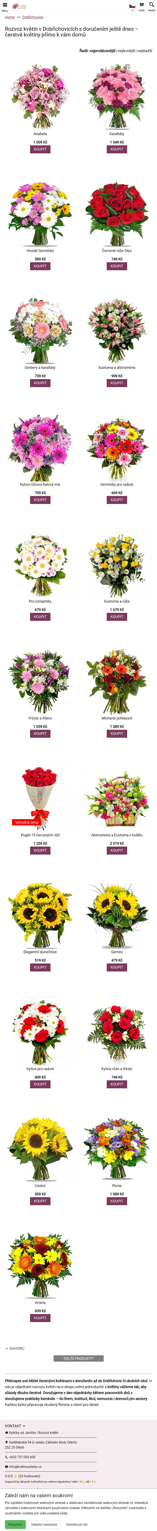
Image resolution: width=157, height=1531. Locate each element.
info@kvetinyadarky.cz (24, 1467)
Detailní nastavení (44, 1524)
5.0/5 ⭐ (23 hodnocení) (22, 1476)
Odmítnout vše (76, 1524)
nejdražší (144, 51)
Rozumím (15, 1524)
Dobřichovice (32, 17)
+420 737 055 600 (21, 1457)
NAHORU (16, 1348)
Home (10, 17)
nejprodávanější (102, 51)
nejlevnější (126, 51)
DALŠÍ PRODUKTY (78, 1358)
